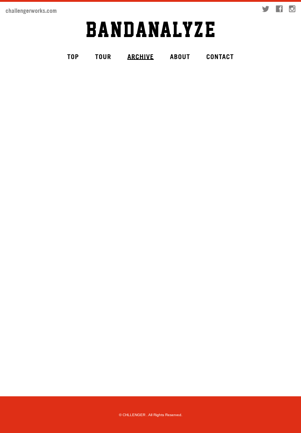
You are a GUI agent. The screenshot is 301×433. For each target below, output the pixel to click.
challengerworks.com (31, 10)
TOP (73, 56)
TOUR (103, 56)
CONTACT (220, 56)
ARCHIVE (140, 56)
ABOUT (180, 56)
